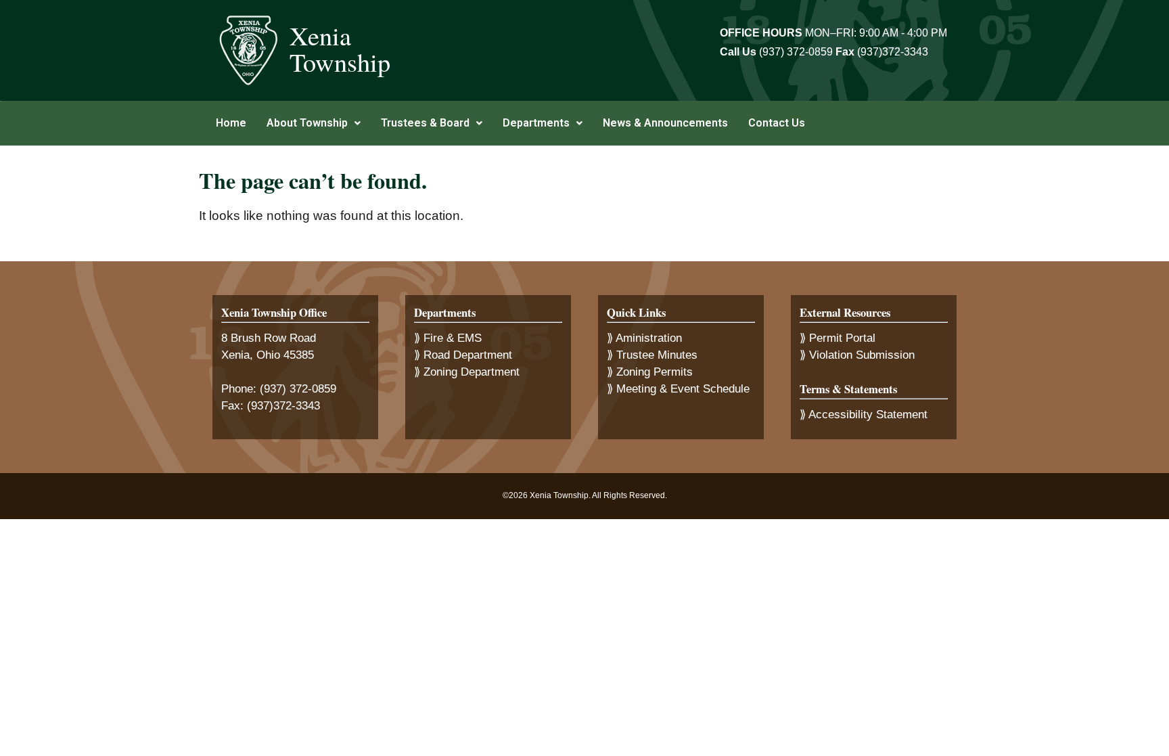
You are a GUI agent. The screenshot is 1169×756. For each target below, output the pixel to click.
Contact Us (776, 122)
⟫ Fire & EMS (448, 338)
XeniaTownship (340, 48)
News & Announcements (665, 122)
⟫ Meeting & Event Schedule (678, 388)
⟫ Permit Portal (837, 338)
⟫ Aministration (644, 338)
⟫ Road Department (463, 355)
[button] (313, 123)
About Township (307, 122)
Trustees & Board (425, 122)
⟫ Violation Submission (857, 355)
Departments (536, 122)
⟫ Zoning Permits (650, 371)
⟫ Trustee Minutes (652, 355)
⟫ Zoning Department (467, 371)
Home (231, 122)
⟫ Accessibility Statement (863, 414)
